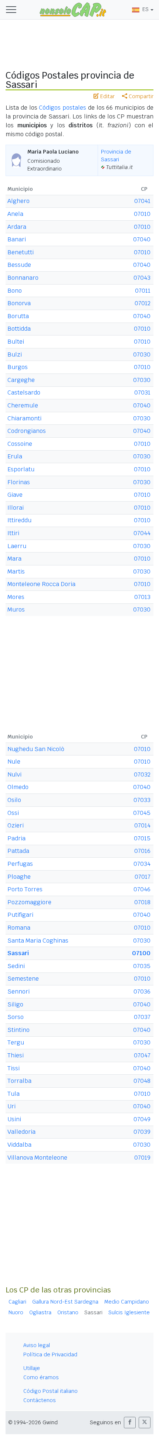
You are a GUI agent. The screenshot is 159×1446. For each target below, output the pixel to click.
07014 (142, 825)
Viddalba (19, 1145)
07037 (142, 1017)
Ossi (13, 813)
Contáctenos (39, 1400)
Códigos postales (62, 107)
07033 (141, 800)
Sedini (16, 966)
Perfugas (20, 864)
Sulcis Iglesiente (129, 1312)
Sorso (15, 1017)
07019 (142, 1157)
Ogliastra (40, 1312)
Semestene (23, 978)
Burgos (17, 367)
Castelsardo (23, 392)
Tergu (15, 1042)
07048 (141, 1081)
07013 (142, 597)
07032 (142, 774)
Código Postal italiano (50, 1391)
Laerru (16, 546)
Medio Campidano (126, 1301)
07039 (141, 1132)
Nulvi (14, 774)
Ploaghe (19, 877)
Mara (14, 558)
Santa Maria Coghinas (37, 940)
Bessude (19, 265)
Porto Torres (25, 889)
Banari (16, 239)
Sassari (18, 953)
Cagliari (17, 1301)
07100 (141, 953)
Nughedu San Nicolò (35, 749)
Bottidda (19, 329)
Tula (13, 1094)
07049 (141, 1119)
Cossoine (19, 444)
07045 (141, 813)
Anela (15, 214)
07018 (142, 902)
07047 (142, 1055)
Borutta (18, 316)
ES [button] (145, 9)
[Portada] (73, 9)
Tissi (13, 1068)
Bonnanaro (22, 278)
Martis (16, 571)
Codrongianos (26, 431)
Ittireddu (19, 520)
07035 (141, 966)
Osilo (14, 800)
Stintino (18, 1030)
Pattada (18, 851)
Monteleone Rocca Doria (41, 584)
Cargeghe (21, 380)
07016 (142, 851)
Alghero (18, 201)
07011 (142, 291)
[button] (130, 1422)
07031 (142, 392)
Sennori (18, 991)
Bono (14, 291)
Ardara (16, 227)
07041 (142, 201)
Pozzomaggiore (29, 902)
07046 (141, 889)
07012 (142, 303)
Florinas (18, 482)
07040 (141, 239)
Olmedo (17, 787)
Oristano (67, 1312)
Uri (11, 1106)
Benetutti (20, 252)
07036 (141, 991)
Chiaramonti (24, 418)
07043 (141, 278)
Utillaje (31, 1368)
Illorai (15, 508)
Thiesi (15, 1055)
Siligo (15, 1004)
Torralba (19, 1081)
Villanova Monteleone (37, 1157)
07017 (142, 877)
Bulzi (14, 354)
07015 (142, 838)
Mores (15, 597)
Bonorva (19, 303)
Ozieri (15, 825)
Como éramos (41, 1377)
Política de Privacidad (50, 1354)
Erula (14, 456)
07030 (141, 354)
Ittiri (13, 533)
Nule (13, 761)
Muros (16, 609)
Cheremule (22, 405)
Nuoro (16, 1312)
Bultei (15, 341)
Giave (15, 495)
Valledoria (21, 1132)
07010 (142, 214)
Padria (16, 838)
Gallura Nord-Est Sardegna (65, 1301)
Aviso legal (36, 1345)
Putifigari (20, 915)
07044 (141, 533)
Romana (18, 928)
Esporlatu (20, 469)
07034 (141, 864)
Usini (14, 1119)
